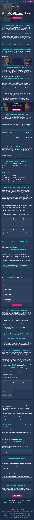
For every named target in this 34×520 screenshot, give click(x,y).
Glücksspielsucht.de (17, 516)
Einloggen (24, 1)
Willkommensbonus (24, 37)
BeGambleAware (22, 515)
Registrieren (30, 1)
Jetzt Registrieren (17, 17)
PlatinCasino (4, 27)
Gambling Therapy (27, 515)
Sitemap (28, 517)
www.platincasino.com (12, 250)
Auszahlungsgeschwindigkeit (7, 38)
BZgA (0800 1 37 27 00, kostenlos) (15, 515)
